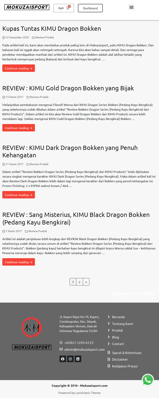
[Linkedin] (78, 359)
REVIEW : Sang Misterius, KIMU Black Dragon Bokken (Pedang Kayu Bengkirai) (76, 218)
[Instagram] (70, 359)
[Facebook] (63, 359)
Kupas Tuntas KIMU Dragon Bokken (51, 28)
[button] (131, 7)
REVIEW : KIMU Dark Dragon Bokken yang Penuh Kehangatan (70, 151)
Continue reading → (18, 68)
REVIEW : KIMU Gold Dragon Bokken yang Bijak (68, 88)
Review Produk (44, 37)
